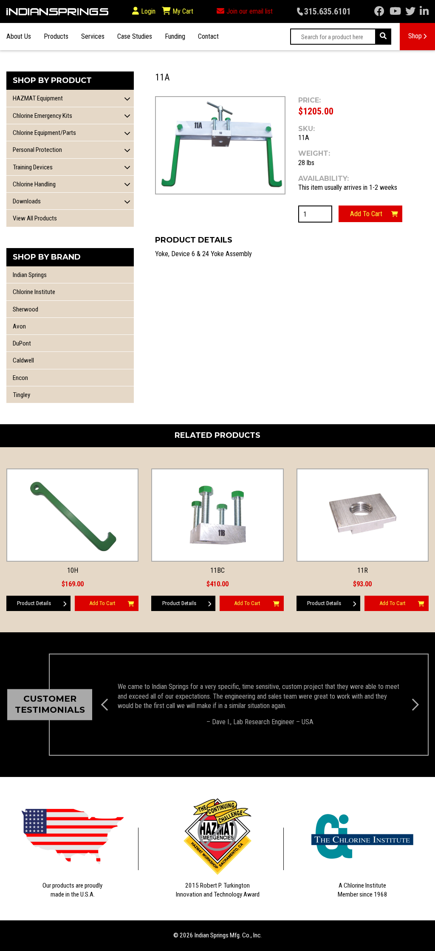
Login (148, 11)
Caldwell (23, 360)
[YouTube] (395, 11)
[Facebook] (379, 11)
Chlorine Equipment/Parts (44, 133)
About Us (18, 36)
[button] (127, 98)
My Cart (182, 11)
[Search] (383, 37)
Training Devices (33, 167)
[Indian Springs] (57, 11)
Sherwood (25, 309)
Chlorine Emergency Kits (42, 116)
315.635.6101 (327, 11)
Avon (19, 326)
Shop (415, 36)
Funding (175, 36)
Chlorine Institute (34, 292)
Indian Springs (30, 275)
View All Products (35, 218)
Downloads (27, 201)
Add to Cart (366, 214)
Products (56, 36)
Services (93, 36)
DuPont (22, 343)
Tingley (21, 395)
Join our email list (249, 11)
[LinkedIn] (424, 11)
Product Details (34, 603)
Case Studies (134, 36)
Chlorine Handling (34, 184)
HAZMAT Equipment (38, 98)
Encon (20, 378)
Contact (208, 36)
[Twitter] (410, 11)
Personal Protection (37, 150)
